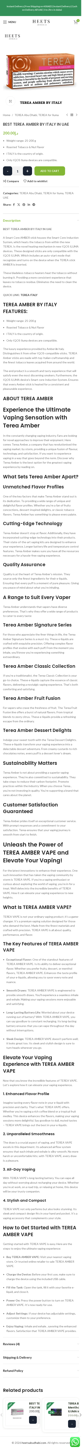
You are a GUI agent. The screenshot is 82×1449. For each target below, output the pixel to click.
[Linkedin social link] (28, 204)
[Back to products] (71, 115)
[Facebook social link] (13, 204)
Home (6, 115)
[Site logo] (41, 21)
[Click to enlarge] (10, 101)
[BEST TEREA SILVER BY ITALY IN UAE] (17, 1412)
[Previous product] (67, 115)
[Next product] (76, 115)
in (57, 349)
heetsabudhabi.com (34, 1442)
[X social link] (18, 204)
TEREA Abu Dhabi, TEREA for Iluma (37, 115)
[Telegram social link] (33, 204)
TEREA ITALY (28, 295)
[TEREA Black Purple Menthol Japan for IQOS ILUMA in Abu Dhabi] (56, 1412)
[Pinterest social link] (23, 204)
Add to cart (49, 171)
